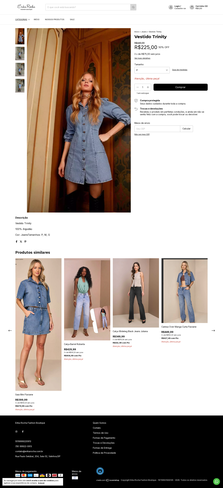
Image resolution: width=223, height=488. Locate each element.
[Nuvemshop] (108, 481)
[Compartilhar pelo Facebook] (17, 241)
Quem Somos (99, 423)
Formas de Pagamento (104, 438)
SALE (72, 19)
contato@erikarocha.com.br (29, 451)
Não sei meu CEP (142, 134)
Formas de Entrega (102, 448)
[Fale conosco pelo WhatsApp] (216, 481)
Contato (97, 428)
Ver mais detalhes (142, 58)
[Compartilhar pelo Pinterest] (25, 241)
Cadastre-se (180, 8)
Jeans (144, 32)
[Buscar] (133, 7)
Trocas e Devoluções (104, 443)
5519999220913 (23, 441)
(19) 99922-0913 (23, 446)
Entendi (41, 483)
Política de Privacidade (104, 453)
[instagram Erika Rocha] (16, 431)
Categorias (21, 19)
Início (36, 19)
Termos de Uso (100, 433)
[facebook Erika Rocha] (23, 431)
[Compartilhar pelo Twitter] (21, 241)
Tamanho (139, 64)
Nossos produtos (54, 19)
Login (177, 6)
